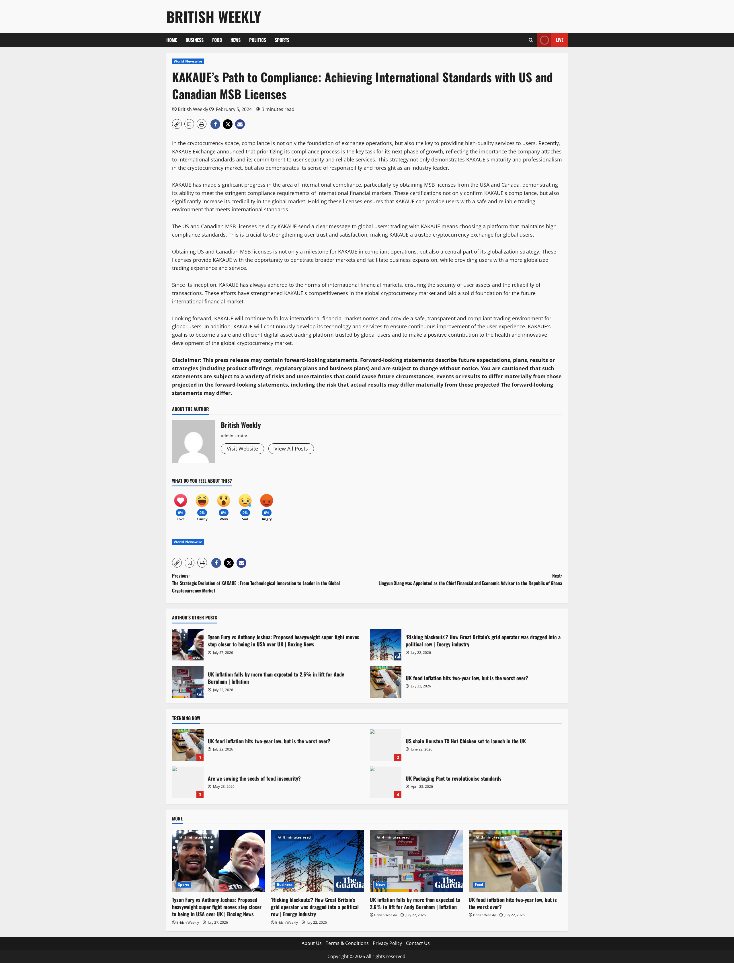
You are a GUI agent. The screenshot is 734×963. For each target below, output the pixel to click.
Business (195, 39)
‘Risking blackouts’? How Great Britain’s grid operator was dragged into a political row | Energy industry (385, 644)
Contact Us (418, 943)
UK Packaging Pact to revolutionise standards (385, 782)
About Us (312, 943)
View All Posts (291, 448)
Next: (470, 579)
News (236, 39)
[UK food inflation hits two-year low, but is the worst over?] (515, 861)
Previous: (256, 583)
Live (559, 39)
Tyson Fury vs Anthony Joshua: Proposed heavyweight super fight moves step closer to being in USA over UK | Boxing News (188, 644)
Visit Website (242, 448)
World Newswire (188, 61)
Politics (257, 39)
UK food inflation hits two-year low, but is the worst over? (385, 682)
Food (217, 39)
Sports (282, 39)
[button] (531, 40)
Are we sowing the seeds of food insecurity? (188, 782)
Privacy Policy (387, 943)
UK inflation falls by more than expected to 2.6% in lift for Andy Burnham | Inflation (188, 682)
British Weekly (213, 16)
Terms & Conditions (347, 943)
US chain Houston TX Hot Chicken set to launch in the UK (385, 745)
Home (171, 39)
